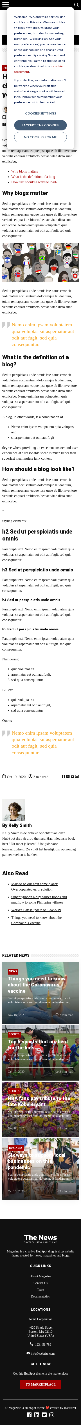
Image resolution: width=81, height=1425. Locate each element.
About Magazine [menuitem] (40, 1276)
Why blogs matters (24, 171)
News (13, 971)
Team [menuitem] (40, 1289)
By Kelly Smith (17, 825)
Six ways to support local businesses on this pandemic (36, 1161)
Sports (14, 1034)
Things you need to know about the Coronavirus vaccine (36, 985)
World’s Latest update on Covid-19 (36, 910)
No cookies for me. (40, 137)
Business (15, 1147)
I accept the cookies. (40, 125)
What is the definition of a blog (33, 177)
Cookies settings (40, 113)
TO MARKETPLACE (41, 1384)
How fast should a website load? (34, 182)
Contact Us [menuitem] (40, 1283)
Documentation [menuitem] (40, 1296)
